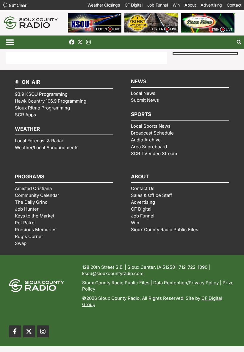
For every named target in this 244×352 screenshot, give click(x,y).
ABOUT (140, 177)
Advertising (211, 4)
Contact (234, 4)
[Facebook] (71, 42)
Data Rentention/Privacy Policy (186, 282)
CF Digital (134, 4)
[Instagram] (88, 42)
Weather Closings (103, 4)
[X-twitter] (80, 42)
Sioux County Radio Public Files (115, 282)
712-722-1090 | (194, 267)
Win (176, 4)
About (190, 4)
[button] (9, 42)
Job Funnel (157, 4)
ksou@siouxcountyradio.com (112, 273)
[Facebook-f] (15, 331)
